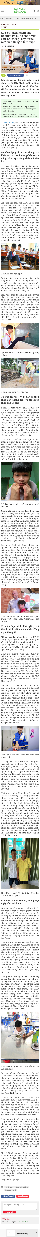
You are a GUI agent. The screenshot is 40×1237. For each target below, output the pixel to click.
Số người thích (23, 1222)
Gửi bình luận (9, 1212)
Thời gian (13, 1222)
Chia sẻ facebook (8, 1196)
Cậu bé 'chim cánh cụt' (21, 1187)
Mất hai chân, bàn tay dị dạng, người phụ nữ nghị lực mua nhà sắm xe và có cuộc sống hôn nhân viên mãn (19, 109)
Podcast (9, 18)
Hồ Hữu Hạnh (7, 122)
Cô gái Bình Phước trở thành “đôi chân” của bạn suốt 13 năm (20, 102)
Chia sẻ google (22, 1196)
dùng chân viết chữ (10, 1190)
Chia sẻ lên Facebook (16, 75)
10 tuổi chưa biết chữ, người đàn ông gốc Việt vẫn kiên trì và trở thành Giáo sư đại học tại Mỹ (20, 115)
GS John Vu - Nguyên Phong (26, 18)
